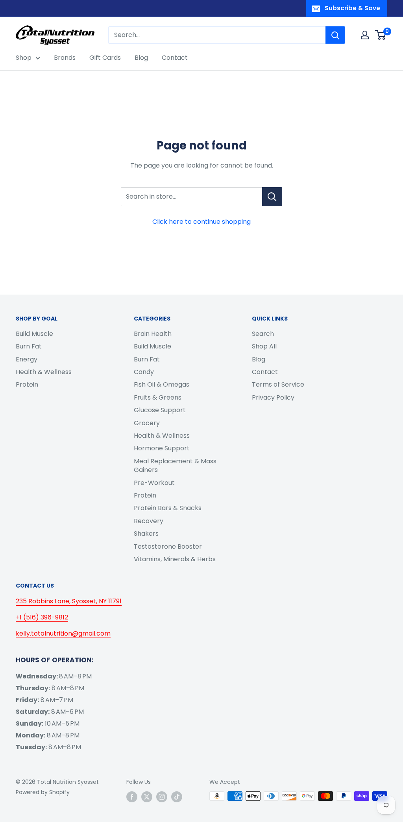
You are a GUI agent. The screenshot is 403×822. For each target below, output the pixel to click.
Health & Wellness (44, 371)
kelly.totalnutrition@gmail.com (63, 633)
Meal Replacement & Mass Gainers (175, 465)
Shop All (264, 346)
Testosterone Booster (168, 546)
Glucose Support (160, 410)
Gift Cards (105, 57)
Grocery (147, 423)
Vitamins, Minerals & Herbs (175, 559)
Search (263, 333)
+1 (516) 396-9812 (42, 617)
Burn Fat (29, 346)
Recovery (148, 520)
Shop (23, 57)
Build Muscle (34, 333)
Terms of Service (278, 384)
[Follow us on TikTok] (176, 796)
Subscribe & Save (352, 8)
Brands (65, 57)
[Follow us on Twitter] (146, 796)
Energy (26, 359)
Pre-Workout (154, 482)
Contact (175, 57)
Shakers (146, 533)
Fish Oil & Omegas (161, 384)
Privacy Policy (273, 397)
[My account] (365, 35)
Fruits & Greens (157, 397)
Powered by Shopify (43, 792)
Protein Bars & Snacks (168, 507)
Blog (141, 57)
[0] (381, 35)
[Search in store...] (272, 196)
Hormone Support (162, 448)
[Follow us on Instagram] (161, 796)
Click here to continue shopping (201, 221)
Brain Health (153, 333)
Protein (27, 384)
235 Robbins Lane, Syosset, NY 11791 (69, 601)
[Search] (335, 35)
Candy (144, 371)
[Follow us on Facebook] (131, 796)
